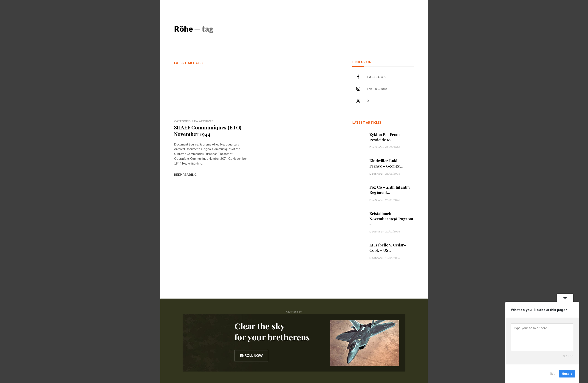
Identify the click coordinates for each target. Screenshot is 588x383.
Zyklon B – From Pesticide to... (384, 137)
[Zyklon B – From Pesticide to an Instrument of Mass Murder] (358, 138)
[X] (358, 101)
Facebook (376, 77)
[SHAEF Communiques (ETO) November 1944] (211, 92)
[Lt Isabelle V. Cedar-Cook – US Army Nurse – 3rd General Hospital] (358, 248)
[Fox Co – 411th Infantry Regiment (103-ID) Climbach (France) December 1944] (358, 191)
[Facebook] (358, 77)
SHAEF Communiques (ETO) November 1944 (207, 130)
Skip (552, 373)
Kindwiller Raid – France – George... (386, 163)
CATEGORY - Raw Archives (193, 121)
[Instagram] (358, 89)
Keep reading (185, 174)
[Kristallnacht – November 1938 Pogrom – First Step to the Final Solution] (358, 217)
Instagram (377, 89)
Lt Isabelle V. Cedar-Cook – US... (387, 247)
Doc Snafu (375, 147)
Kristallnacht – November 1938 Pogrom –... (391, 218)
